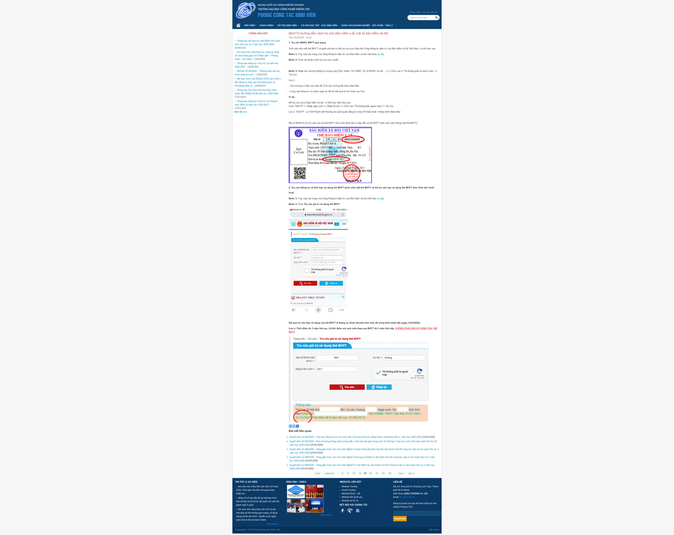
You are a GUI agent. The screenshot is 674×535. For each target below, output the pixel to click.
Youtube (358, 510)
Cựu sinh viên (329, 25)
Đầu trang (434, 529)
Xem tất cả (240, 112)
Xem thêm (272, 524)
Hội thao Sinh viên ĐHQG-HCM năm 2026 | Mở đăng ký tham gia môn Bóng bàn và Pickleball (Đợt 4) (257, 82)
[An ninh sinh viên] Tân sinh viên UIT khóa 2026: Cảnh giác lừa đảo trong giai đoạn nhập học (257, 490)
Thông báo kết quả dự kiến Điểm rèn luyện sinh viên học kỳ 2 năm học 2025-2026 (257, 43)
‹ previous (329, 473)
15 (383, 473)
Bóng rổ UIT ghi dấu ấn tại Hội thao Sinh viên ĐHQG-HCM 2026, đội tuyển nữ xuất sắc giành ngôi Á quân (257, 501)
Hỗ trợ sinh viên (287, 25)
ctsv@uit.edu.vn (407, 497)
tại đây (380, 54)
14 (377, 473)
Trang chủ (239, 25)
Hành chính (267, 25)
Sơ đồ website (430, 12)
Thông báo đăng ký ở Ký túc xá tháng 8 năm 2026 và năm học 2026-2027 (256, 103)
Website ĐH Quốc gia (352, 497)
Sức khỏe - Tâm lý (382, 25)
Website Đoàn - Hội (351, 493)
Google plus (350, 510)
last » (411, 473)
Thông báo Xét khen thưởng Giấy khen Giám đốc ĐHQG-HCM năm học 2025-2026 (256, 92)
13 (370, 473)
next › (402, 473)
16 (390, 473)
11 (360, 473)
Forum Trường (349, 490)
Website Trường (349, 486)
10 (353, 473)
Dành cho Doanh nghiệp (355, 25)
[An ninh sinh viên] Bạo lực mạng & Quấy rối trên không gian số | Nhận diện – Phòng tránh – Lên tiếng (257, 55)
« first (317, 473)
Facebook (342, 510)
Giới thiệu (250, 25)
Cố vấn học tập (310, 25)
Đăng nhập (415, 12)
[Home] (276, 10)
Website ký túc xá (350, 500)
